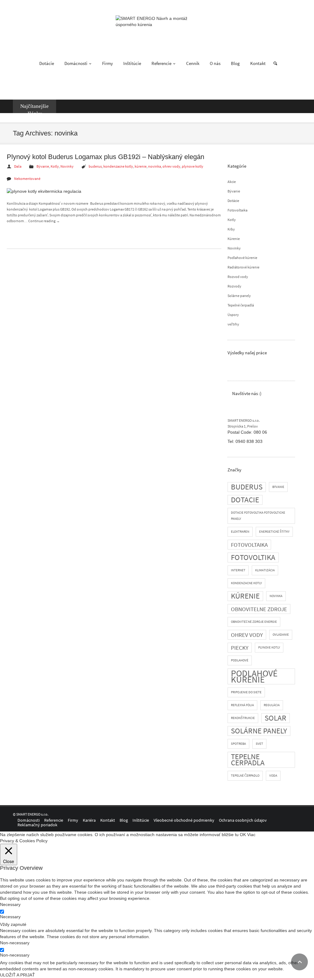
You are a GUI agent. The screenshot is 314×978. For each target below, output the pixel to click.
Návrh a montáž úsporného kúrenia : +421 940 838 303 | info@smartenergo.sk (72, 5)
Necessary (10, 916)
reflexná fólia (242, 705)
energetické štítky (274, 532)
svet (259, 744)
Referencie (161, 63)
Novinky (234, 248)
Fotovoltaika (237, 210)
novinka (276, 596)
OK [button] (243, 834)
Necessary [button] (10, 904)
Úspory (233, 314)
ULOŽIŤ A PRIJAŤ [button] (17, 974)
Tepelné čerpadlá (241, 305)
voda (273, 776)
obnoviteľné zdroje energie (254, 622)
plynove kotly (269, 647)
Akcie (232, 181)
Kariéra (89, 820)
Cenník (192, 63)
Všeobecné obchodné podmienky (184, 820)
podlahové (239, 660)
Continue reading (44, 221)
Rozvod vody (238, 276)
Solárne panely (239, 295)
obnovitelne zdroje (259, 609)
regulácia (272, 705)
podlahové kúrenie (254, 676)
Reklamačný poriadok (37, 825)
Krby (231, 229)
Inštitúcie (132, 63)
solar (275, 718)
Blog (235, 63)
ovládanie (281, 635)
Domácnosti (76, 63)
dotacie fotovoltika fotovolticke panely (258, 516)
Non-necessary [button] (14, 942)
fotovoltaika (249, 544)
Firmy (107, 63)
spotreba (238, 744)
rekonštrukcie (243, 718)
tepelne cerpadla (248, 759)
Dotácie (46, 63)
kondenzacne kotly (246, 583)
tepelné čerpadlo (245, 776)
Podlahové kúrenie (242, 257)
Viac (251, 834)
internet (238, 570)
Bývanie (234, 191)
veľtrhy (233, 324)
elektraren (240, 532)
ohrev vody (247, 634)
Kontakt (258, 63)
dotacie (245, 499)
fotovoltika (253, 557)
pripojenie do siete (246, 692)
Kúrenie (234, 238)
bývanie (278, 487)
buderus (246, 487)
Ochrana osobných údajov (243, 820)
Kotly (232, 219)
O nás (215, 63)
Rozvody (234, 286)
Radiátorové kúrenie (243, 267)
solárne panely (259, 731)
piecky (239, 647)
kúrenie (245, 596)
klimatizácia (265, 570)
